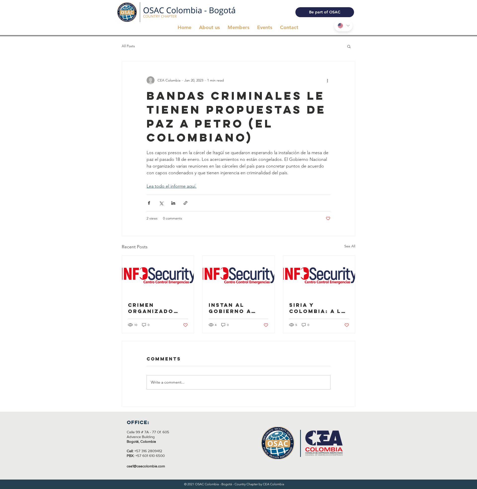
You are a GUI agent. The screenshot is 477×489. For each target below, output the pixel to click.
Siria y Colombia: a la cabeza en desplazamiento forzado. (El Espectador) (317, 308)
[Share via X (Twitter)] (161, 203)
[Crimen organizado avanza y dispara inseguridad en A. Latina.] (158, 276)
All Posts (128, 46)
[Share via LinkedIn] (173, 203)
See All (349, 246)
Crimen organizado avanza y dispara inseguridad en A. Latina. (157, 308)
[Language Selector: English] (343, 25)
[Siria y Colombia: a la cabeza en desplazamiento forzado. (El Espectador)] (319, 276)
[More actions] (327, 80)
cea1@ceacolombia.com (146, 466)
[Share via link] (185, 203)
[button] (349, 46)
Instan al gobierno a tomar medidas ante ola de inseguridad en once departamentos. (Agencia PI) (238, 308)
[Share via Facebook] (149, 203)
